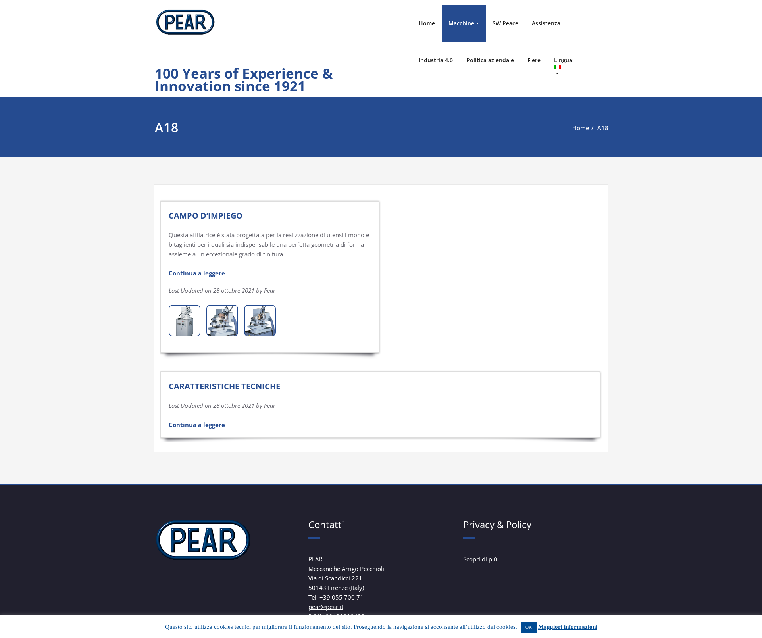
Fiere (534, 60)
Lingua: (564, 60)
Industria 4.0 (436, 60)
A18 (602, 128)
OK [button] (528, 627)
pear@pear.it (325, 607)
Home (427, 23)
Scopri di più (480, 559)
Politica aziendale (490, 60)
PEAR (169, 58)
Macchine (461, 23)
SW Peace (505, 23)
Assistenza (546, 23)
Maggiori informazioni (567, 627)
